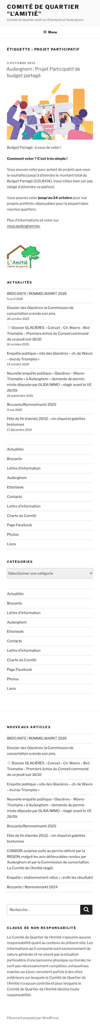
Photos (13, 534)
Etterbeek (15, 487)
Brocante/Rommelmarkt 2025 (31, 405)
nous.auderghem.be (23, 226)
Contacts (14, 497)
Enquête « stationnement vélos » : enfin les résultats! (50, 877)
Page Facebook (19, 525)
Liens (11, 544)
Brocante (14, 459)
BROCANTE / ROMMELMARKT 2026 (37, 294)
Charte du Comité (21, 516)
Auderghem (17, 478)
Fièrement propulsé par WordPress (33, 1018)
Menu (52, 32)
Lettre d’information (23, 468)
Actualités (15, 449)
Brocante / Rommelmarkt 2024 (32, 887)
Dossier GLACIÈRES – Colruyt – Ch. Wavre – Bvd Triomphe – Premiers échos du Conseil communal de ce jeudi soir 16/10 (48, 333)
